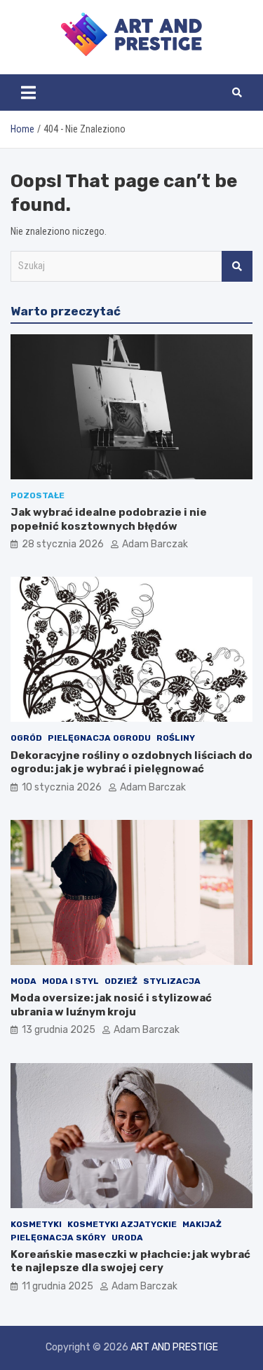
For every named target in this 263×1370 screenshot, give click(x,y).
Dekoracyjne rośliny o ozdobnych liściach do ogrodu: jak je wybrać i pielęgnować (131, 762)
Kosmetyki (36, 1224)
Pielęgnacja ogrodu (99, 738)
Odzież (120, 981)
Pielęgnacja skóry (58, 1237)
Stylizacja (172, 981)
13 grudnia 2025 (58, 1030)
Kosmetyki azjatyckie (122, 1224)
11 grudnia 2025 (57, 1286)
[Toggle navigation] (28, 92)
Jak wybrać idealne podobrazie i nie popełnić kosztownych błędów (109, 519)
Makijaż (202, 1224)
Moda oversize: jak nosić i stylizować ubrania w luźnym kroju (111, 1005)
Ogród (26, 738)
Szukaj (237, 266)
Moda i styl (70, 981)
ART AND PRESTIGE (174, 1347)
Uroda (127, 1237)
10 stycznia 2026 (62, 787)
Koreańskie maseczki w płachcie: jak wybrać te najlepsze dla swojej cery (130, 1261)
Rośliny (175, 738)
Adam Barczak (155, 544)
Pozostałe (38, 495)
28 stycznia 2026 (63, 544)
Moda (23, 981)
